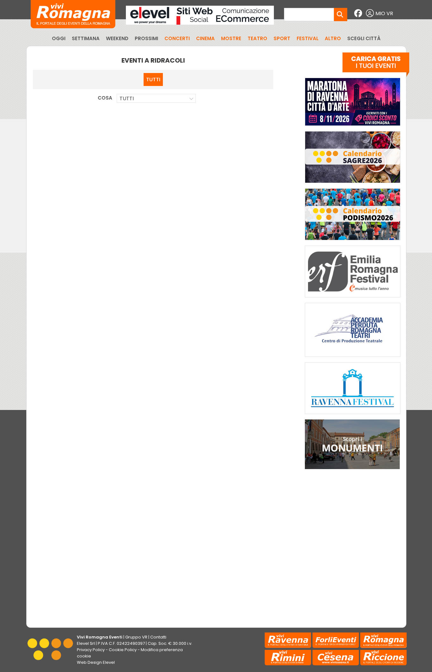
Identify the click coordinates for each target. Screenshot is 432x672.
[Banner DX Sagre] (352, 184)
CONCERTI (177, 38)
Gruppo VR (136, 637)
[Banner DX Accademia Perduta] (352, 358)
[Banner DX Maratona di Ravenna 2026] (352, 127)
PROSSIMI (146, 38)
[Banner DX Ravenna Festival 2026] (352, 415)
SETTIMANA (86, 38)
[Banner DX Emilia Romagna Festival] (352, 298)
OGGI (58, 38)
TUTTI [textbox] (127, 98)
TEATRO (257, 38)
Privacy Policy (91, 650)
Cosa (105, 98)
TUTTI (153, 79)
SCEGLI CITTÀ (363, 38)
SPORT (282, 38)
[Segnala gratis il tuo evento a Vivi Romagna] (376, 66)
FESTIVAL (307, 38)
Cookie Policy (123, 650)
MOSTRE (231, 38)
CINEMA (205, 38)
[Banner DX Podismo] (352, 241)
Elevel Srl (86, 643)
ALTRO (333, 38)
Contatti (158, 637)
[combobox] (156, 98)
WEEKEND (117, 38)
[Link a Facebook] (359, 13)
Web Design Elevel (96, 662)
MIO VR (384, 13)
